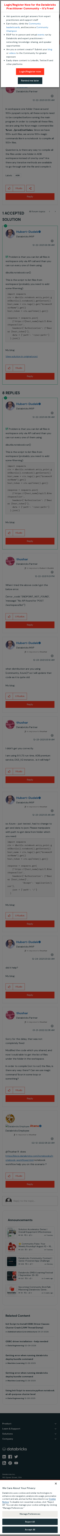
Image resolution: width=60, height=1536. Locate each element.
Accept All (30, 1529)
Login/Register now (30, 71)
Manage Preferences (30, 1514)
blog (50, 49)
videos (12, 53)
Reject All (30, 1522)
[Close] (55, 1483)
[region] (30, 1507)
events (41, 34)
